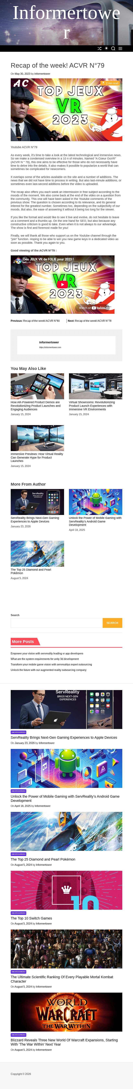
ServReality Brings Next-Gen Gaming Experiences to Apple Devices (64, 737)
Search (15, 615)
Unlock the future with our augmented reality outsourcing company (48, 670)
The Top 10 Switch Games (31, 918)
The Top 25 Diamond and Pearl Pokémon (43, 859)
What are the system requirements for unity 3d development (45, 659)
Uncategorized (18, 732)
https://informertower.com (50, 347)
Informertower (66, 22)
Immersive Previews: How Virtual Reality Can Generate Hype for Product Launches (37, 457)
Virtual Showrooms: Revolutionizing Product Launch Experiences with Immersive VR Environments (92, 406)
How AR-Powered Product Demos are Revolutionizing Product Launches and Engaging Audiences (35, 406)
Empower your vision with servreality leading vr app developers (47, 653)
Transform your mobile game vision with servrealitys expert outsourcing (51, 664)
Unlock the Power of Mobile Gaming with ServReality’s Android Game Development (95, 521)
